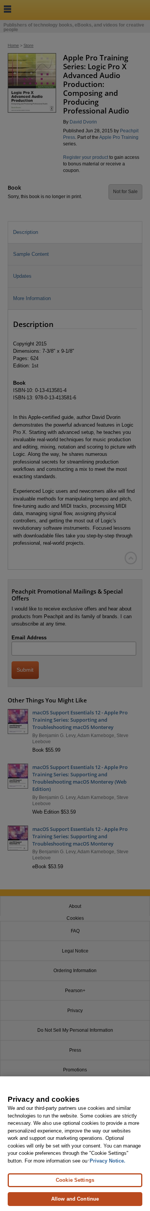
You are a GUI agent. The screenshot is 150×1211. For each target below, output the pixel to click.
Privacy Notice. (107, 1161)
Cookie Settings (75, 1180)
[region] (75, 1143)
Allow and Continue (75, 1199)
